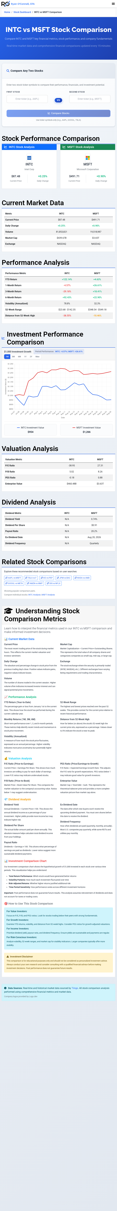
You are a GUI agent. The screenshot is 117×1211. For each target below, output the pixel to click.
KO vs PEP (48, 578)
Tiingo (75, 988)
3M (13, 356)
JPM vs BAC (64, 578)
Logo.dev (33, 996)
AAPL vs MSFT (14, 578)
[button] (113, 3)
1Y (25, 356)
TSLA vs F (32, 578)
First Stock (13, 92)
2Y (31, 356)
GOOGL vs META (15, 583)
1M (7, 356)
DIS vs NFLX (55, 583)
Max (37, 356)
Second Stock (77, 92)
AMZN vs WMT (36, 583)
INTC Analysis (34, 595)
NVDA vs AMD (83, 578)
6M (19, 356)
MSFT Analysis (48, 595)
